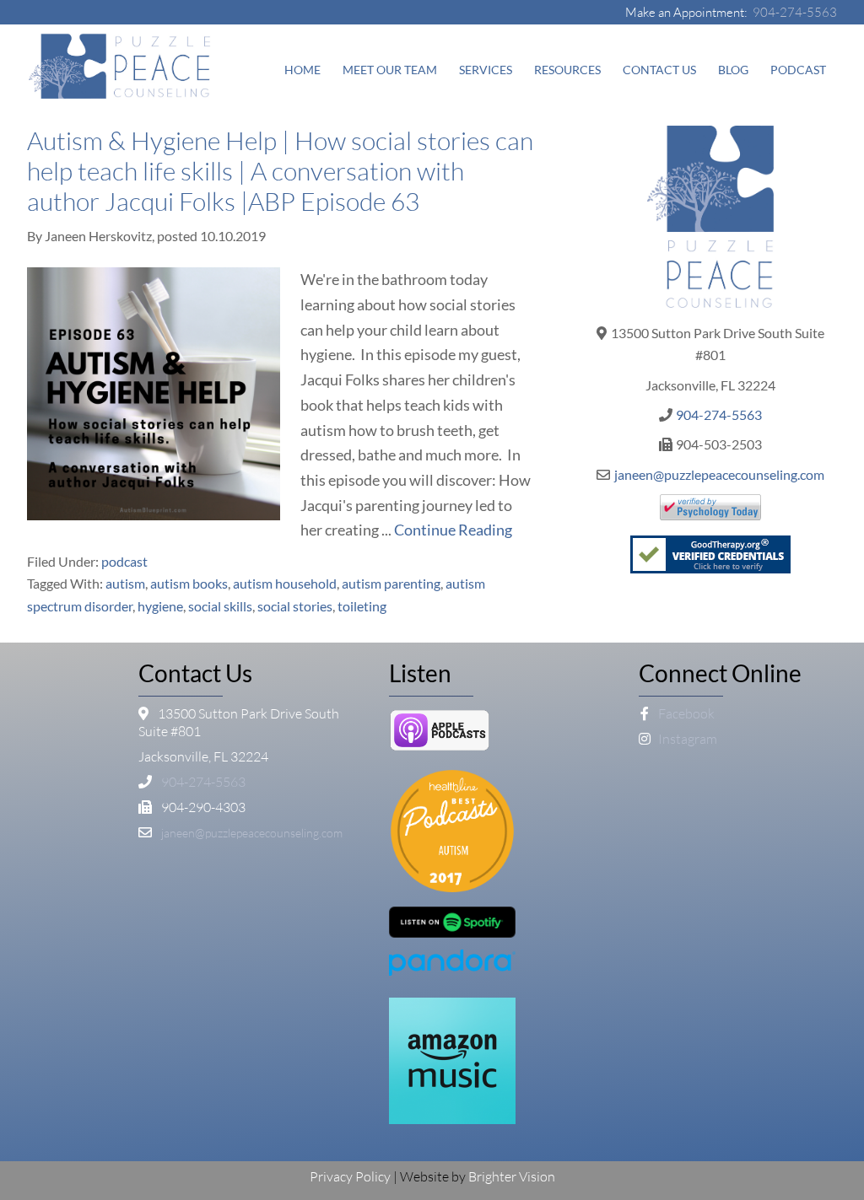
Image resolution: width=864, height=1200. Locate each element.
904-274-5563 (795, 12)
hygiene (160, 606)
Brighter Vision (511, 1176)
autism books (189, 583)
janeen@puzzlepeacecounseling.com (719, 474)
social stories (294, 606)
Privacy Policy (350, 1176)
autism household (285, 583)
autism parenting (391, 583)
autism (125, 583)
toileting (362, 606)
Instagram (686, 738)
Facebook (685, 713)
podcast (124, 561)
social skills (220, 606)
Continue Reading (453, 529)
